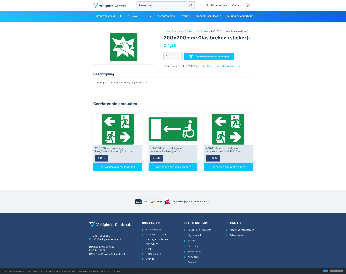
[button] (116, 16)
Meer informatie (336, 271)
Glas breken (202, 31)
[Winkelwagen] (248, 5)
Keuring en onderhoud (157, 239)
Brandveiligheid (154, 229)
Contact (192, 262)
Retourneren (194, 251)
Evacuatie (177, 31)
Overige (150, 259)
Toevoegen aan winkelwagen (211, 56)
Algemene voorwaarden (242, 230)
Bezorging (193, 246)
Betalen (192, 240)
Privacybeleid (237, 235)
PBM (148, 249)
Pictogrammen (153, 254)
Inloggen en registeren (199, 230)
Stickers (189, 31)
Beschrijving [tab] (103, 74)
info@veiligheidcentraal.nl (107, 239)
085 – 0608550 (101, 236)
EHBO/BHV (152, 244)
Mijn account (194, 235)
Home (166, 31)
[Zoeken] (191, 5)
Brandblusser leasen (156, 234)
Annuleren (193, 257)
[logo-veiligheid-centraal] (110, 5)
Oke (325, 271)
